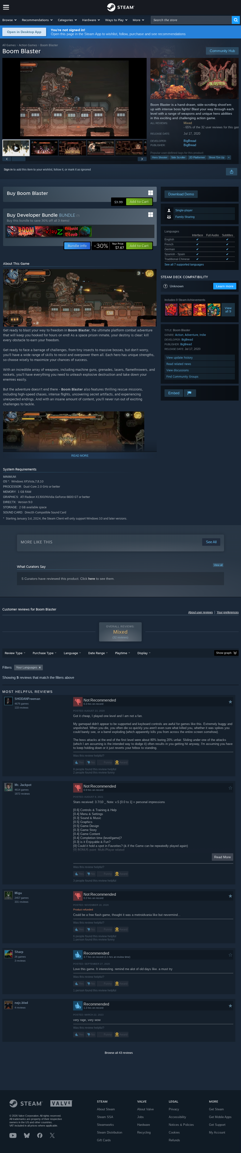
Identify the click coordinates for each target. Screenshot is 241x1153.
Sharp (19, 952)
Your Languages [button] (26, 667)
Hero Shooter (159, 157)
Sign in (8, 169)
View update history (179, 357)
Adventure (191, 335)
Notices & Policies (181, 1124)
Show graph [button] (224, 653)
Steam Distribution (109, 1132)
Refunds (174, 1140)
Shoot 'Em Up (216, 157)
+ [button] (228, 157)
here (91, 578)
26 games (20, 956)
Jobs (140, 1117)
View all (218, 565)
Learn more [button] (224, 286)
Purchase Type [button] (43, 653)
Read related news (178, 364)
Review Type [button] (13, 653)
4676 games (22, 703)
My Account (217, 1132)
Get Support (217, 1124)
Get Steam (216, 1109)
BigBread (190, 141)
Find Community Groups (182, 376)
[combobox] (191, 20)
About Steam (106, 1109)
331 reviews (21, 901)
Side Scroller (178, 157)
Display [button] (142, 653)
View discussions (177, 370)
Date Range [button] (96, 653)
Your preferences (228, 612)
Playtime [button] (121, 653)
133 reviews (21, 707)
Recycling (144, 1132)
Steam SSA (105, 1117)
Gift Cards (104, 1140)
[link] (108, 246)
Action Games (28, 45)
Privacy (174, 1109)
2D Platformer (197, 157)
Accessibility (177, 1117)
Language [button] (71, 653)
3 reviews (20, 960)
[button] (10, 20)
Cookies (174, 1132)
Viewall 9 (228, 309)
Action (179, 335)
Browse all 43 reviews (119, 1052)
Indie (203, 335)
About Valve (145, 1109)
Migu (18, 893)
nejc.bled (21, 1003)
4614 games (22, 789)
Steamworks (105, 1124)
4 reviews (20, 1007)
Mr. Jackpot (23, 785)
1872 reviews (22, 793)
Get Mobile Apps (220, 1117)
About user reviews (200, 612)
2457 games (22, 897)
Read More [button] (222, 857)
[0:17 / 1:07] (74, 98)
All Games (9, 45)
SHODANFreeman (27, 699)
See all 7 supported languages (184, 264)
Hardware (143, 1124)
